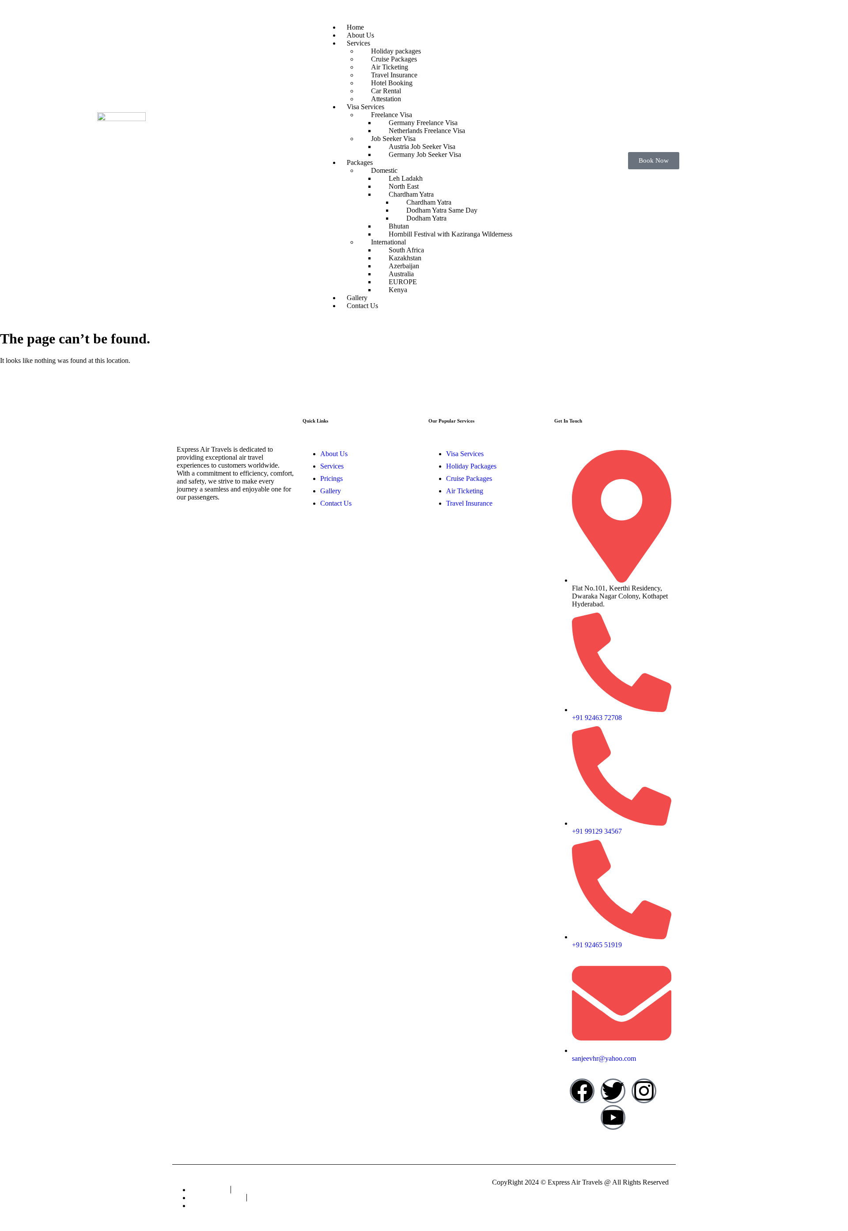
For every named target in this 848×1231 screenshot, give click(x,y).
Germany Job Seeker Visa (425, 154)
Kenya (398, 289)
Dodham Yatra (426, 218)
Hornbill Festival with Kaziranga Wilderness (450, 234)
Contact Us (362, 305)
